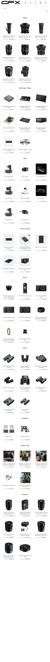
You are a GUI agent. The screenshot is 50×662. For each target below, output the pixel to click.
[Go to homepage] (10, 2)
